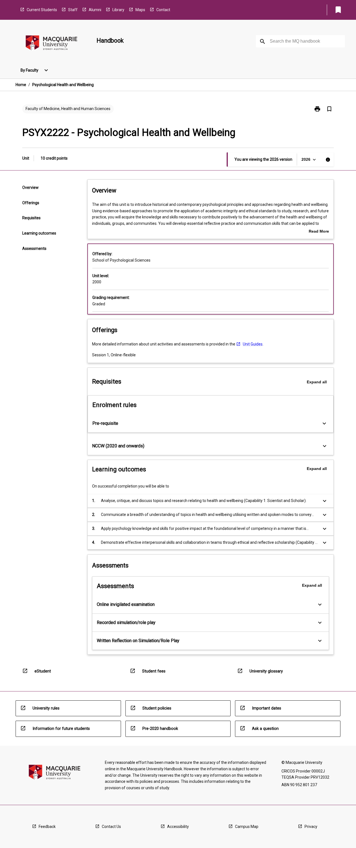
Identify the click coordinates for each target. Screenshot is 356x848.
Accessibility (178, 826)
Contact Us (111, 826)
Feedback (47, 826)
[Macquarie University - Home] (51, 44)
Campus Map (246, 826)
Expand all (317, 382)
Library (118, 10)
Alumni (95, 10)
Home (21, 84)
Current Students (42, 10)
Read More (319, 232)
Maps (140, 10)
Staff (73, 10)
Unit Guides (253, 344)
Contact (163, 10)
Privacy (311, 826)
